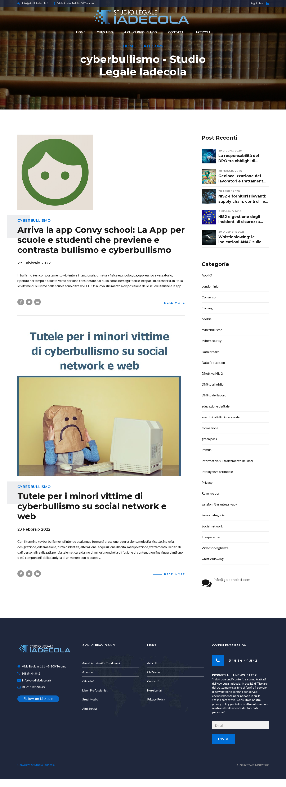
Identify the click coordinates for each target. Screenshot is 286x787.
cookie (206, 319)
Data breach (210, 352)
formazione (210, 428)
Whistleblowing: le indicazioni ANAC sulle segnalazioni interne (240, 240)
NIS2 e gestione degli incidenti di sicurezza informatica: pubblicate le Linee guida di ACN (243, 219)
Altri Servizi (89, 708)
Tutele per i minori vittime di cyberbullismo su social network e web (91, 506)
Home (129, 46)
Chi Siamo (153, 672)
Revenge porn (211, 493)
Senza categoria (213, 515)
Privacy (207, 482)
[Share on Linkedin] (37, 302)
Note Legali (154, 690)
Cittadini (88, 681)
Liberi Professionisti (95, 690)
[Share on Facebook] (20, 302)
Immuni (207, 450)
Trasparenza (211, 537)
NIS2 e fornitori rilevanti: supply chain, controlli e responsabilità (242, 199)
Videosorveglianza (215, 548)
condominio (210, 286)
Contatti (176, 32)
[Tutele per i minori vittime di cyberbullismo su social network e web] (101, 401)
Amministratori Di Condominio (101, 663)
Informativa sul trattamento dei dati (227, 461)
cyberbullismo (34, 220)
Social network (212, 526)
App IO (207, 275)
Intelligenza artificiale (217, 472)
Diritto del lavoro (214, 395)
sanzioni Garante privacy (219, 504)
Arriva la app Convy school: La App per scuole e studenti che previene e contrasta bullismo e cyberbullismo (101, 240)
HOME (80, 32)
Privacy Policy (156, 699)
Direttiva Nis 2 (212, 373)
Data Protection (213, 362)
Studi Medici (90, 699)
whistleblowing (213, 559)
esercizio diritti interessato (221, 417)
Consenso (209, 297)
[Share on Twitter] (29, 302)
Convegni (208, 308)
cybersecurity (212, 341)
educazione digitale (215, 406)
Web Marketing (258, 765)
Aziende (87, 672)
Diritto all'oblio (213, 384)
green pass (209, 439)
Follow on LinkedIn (38, 699)
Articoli (203, 32)
